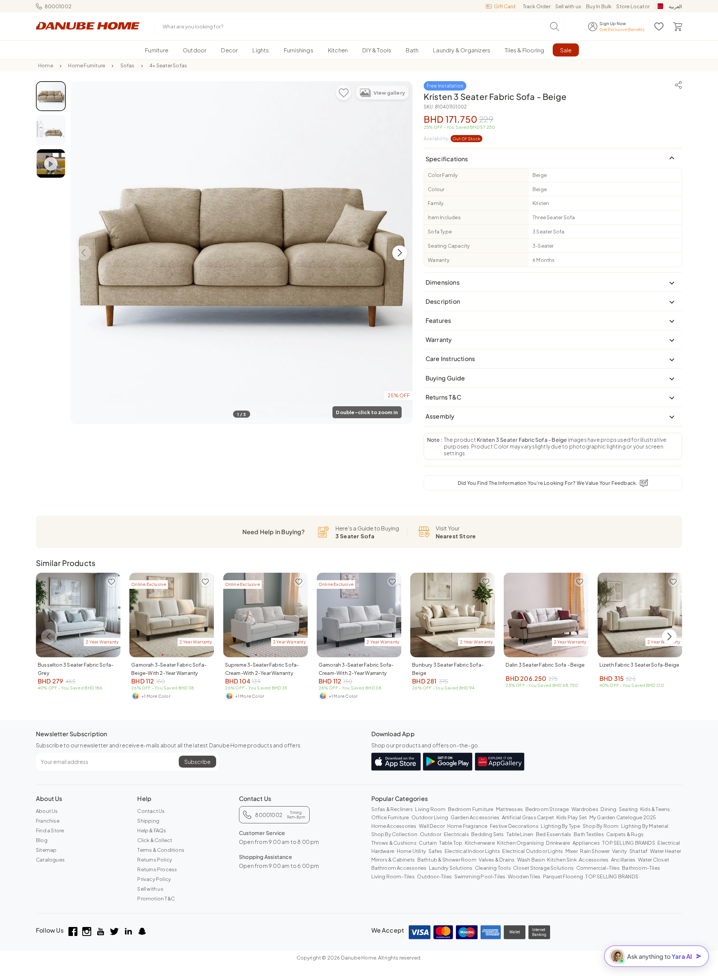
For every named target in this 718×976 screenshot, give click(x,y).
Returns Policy (154, 860)
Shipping (148, 821)
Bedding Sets (487, 834)
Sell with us (568, 6)
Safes (435, 851)
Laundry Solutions (450, 868)
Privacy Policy (154, 879)
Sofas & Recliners (392, 809)
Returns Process (157, 869)
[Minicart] (677, 26)
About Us (47, 811)
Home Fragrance (467, 826)
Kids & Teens (655, 809)
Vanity (619, 851)
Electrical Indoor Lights (472, 851)
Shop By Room (601, 826)
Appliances (586, 843)
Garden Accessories (475, 817)
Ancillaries (623, 860)
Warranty (438, 260)
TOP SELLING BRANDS (628, 843)
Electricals (456, 834)
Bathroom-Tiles (641, 868)
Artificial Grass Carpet (528, 817)
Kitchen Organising (520, 843)
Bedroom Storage (547, 809)
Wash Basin (531, 860)
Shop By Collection (394, 834)
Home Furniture (86, 65)
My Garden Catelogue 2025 (622, 817)
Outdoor (430, 834)
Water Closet (653, 860)
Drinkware (558, 843)
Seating (628, 809)
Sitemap (46, 850)
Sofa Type (440, 232)
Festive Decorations (514, 826)
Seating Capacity (449, 246)
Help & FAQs (151, 830)
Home (45, 65)
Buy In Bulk (598, 6)
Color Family (443, 175)
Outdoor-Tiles (434, 876)
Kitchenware (480, 843)
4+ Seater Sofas (168, 65)
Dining (608, 809)
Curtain (427, 843)
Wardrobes (584, 809)
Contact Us (151, 811)
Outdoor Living (429, 817)
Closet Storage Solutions (543, 868)
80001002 (58, 6)
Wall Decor (432, 826)
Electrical (668, 843)
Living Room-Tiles (393, 876)
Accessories (593, 860)
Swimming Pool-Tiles (480, 876)
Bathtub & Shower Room (446, 860)
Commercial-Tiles (598, 868)
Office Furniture (390, 817)
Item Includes (444, 217)
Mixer (571, 851)
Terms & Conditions (160, 850)
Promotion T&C (156, 899)
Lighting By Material (644, 826)
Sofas (127, 65)
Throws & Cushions (394, 843)
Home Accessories (394, 826)
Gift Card (504, 6)
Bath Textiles (589, 834)
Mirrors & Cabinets (393, 860)
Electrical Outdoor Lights (532, 851)
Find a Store (50, 830)
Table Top (450, 843)
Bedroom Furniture (470, 809)
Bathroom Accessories (399, 868)
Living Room (430, 809)
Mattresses (509, 809)
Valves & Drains (497, 860)
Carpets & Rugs (625, 834)
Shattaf (638, 851)
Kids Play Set (571, 817)
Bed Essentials (553, 834)
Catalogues (50, 860)
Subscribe (197, 761)
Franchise (47, 821)
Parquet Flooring (563, 876)
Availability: (452, 138)
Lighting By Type (560, 826)
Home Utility (411, 851)
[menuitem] (157, 50)
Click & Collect (154, 840)
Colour (436, 189)
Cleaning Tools (493, 868)
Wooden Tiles (524, 876)
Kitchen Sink (561, 860)
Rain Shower (595, 851)
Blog (41, 840)
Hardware (383, 851)
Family (436, 203)
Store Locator (633, 6)
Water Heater (665, 851)
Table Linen (519, 834)
